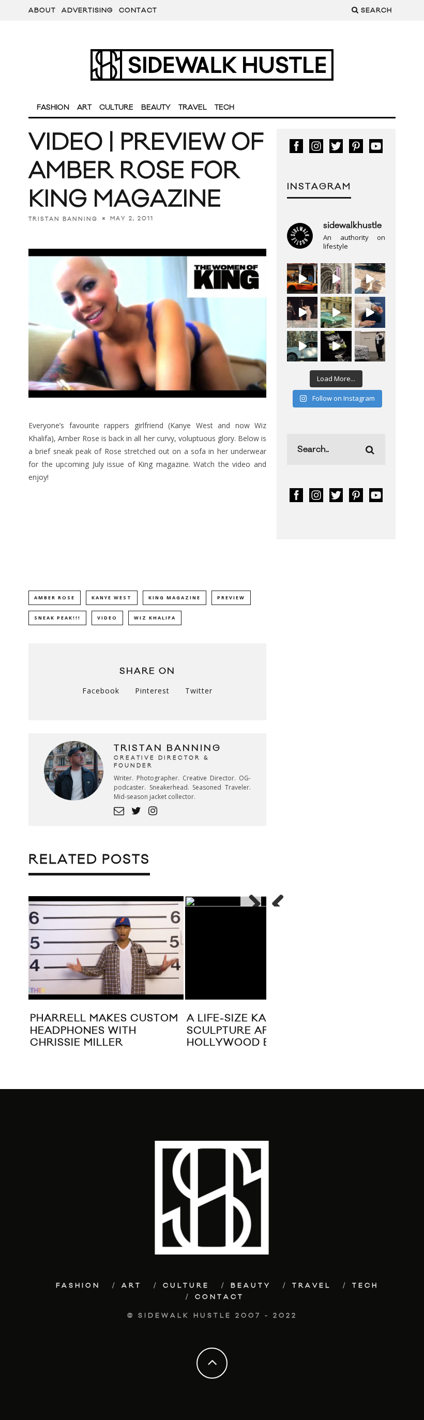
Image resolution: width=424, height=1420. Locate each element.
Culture (116, 107)
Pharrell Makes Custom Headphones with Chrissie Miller (104, 1030)
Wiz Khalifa (155, 617)
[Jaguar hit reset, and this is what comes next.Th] (370, 346)
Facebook (100, 691)
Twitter (199, 691)
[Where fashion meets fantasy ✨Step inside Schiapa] (336, 278)
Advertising (87, 10)
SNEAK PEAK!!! (57, 617)
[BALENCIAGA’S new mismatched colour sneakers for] (336, 346)
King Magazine (174, 597)
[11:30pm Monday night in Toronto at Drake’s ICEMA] (302, 312)
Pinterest (152, 691)
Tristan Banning (63, 218)
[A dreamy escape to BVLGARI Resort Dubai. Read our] (370, 278)
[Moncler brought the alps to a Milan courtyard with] (336, 312)
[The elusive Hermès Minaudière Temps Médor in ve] (370, 312)
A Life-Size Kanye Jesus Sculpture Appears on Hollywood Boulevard (259, 1030)
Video (107, 617)
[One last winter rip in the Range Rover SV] (302, 346)
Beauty (156, 107)
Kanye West (112, 597)
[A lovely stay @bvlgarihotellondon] (302, 278)
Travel (192, 107)
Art (84, 107)
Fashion (53, 107)
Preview (231, 597)
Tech (224, 107)
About (42, 10)
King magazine (163, 464)
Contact (138, 10)
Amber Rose (54, 597)
